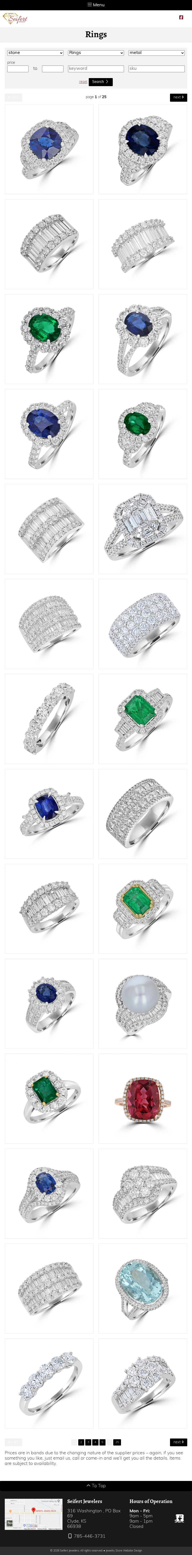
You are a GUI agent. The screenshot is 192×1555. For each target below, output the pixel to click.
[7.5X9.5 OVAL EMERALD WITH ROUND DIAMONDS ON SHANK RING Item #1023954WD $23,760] (49, 339)
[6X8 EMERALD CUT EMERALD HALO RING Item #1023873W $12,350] (49, 1099)
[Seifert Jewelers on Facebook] (181, 18)
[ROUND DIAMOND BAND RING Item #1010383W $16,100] (142, 624)
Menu (98, 5)
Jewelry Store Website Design (124, 1550)
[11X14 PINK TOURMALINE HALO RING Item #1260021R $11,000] (142, 1099)
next (178, 97)
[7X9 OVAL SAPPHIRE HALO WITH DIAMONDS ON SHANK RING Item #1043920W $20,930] (49, 434)
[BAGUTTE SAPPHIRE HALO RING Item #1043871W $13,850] (49, 814)
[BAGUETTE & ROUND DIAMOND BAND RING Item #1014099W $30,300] (49, 244)
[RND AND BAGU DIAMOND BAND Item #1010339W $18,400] (49, 624)
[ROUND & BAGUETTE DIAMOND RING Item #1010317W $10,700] (142, 1193)
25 (117, 1442)
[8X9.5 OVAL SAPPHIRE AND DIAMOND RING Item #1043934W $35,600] (142, 149)
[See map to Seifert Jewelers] (33, 1514)
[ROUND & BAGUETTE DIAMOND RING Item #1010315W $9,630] (142, 1383)
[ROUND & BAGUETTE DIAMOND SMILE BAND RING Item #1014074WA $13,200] (49, 909)
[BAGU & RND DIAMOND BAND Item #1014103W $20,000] (49, 529)
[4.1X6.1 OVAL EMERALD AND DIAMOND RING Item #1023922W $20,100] (142, 434)
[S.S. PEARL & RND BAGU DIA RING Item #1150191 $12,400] (142, 1004)
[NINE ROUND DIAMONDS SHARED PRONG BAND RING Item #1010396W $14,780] (49, 719)
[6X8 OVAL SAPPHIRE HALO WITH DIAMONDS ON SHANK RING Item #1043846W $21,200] (142, 339)
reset (83, 82)
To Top (98, 1486)
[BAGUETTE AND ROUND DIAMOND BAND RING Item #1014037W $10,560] (49, 1288)
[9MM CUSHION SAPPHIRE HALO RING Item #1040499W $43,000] (49, 149)
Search (98, 82)
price (11, 63)
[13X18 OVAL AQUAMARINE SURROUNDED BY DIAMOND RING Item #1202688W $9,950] (142, 1288)
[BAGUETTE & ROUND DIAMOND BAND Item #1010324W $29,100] (142, 244)
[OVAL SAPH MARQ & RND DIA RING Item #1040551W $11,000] (49, 1193)
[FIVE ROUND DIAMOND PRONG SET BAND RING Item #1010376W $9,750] (49, 1383)
